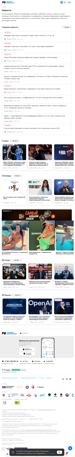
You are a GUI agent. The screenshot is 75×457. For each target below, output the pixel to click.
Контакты (41, 378)
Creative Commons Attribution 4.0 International (38, 430)
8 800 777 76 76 (38, 419)
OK (59, 452)
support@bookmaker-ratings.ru (14, 421)
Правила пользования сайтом (10, 378)
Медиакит (48, 378)
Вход (69, 2)
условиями (51, 453)
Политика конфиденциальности (28, 378)
